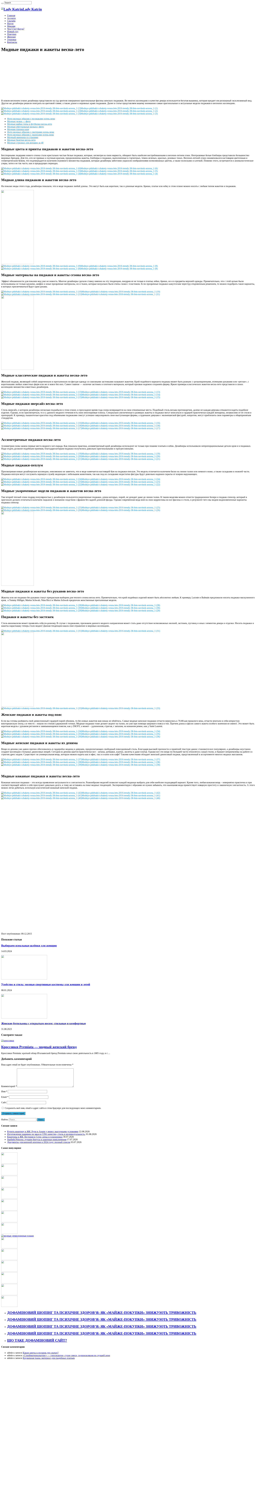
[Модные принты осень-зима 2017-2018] (9, 1247)
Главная (11, 15)
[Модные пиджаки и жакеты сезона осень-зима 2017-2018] (9, 1174)
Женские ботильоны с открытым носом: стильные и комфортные (43, 1023)
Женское (11, 37)
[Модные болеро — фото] (9, 1271)
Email (4, 1097)
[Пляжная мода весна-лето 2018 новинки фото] (9, 1233)
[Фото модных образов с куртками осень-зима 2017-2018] (9, 1209)
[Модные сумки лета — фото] (9, 1221)
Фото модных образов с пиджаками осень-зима (31, 118)
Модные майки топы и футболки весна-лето (29, 124)
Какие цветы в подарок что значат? (41, 1352)
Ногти (10, 23)
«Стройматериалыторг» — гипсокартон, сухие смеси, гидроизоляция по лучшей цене (66, 1355)
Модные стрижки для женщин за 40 (25, 142)
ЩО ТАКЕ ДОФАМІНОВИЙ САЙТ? (37, 1340)
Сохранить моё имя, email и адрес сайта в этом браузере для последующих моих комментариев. (53, 1108)
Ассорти (11, 18)
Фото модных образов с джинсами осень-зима (30, 134)
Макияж (11, 26)
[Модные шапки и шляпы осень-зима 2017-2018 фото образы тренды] (9, 1163)
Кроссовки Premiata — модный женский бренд (39, 1047)
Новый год (12, 31)
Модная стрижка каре (18, 129)
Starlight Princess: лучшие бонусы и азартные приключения (36, 1139)
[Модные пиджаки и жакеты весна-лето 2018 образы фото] (9, 1259)
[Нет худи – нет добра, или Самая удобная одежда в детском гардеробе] (9, 1282)
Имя (4, 1091)
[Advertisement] (128, 76)
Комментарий (9, 1086)
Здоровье (11, 39)
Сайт (3, 1102)
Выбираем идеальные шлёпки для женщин (29, 945)
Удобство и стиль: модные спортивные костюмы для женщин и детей (45, 984)
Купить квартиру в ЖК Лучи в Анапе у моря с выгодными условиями (42, 1131)
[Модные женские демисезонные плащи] (17, 1235)
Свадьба (11, 21)
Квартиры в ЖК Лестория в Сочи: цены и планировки (35, 1137)
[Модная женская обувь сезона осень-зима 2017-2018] (9, 1306)
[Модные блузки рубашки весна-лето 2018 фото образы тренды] (9, 1198)
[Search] (2, 3)
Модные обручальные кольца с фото (25, 126)
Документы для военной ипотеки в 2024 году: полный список (38, 1142)
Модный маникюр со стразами (22, 137)
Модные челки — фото (19, 121)
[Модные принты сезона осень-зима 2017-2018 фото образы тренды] (9, 1294)
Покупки (11, 34)
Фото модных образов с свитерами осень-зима (30, 132)
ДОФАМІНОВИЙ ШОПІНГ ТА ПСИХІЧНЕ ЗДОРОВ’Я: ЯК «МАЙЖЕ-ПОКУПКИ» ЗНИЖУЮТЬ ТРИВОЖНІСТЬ (101, 1313)
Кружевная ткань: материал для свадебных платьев (49, 1358)
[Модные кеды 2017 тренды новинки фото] (9, 1186)
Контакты (12, 42)
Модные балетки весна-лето (21, 140)
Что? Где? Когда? (15, 29)
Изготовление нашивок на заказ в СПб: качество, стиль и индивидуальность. (46, 1134)
